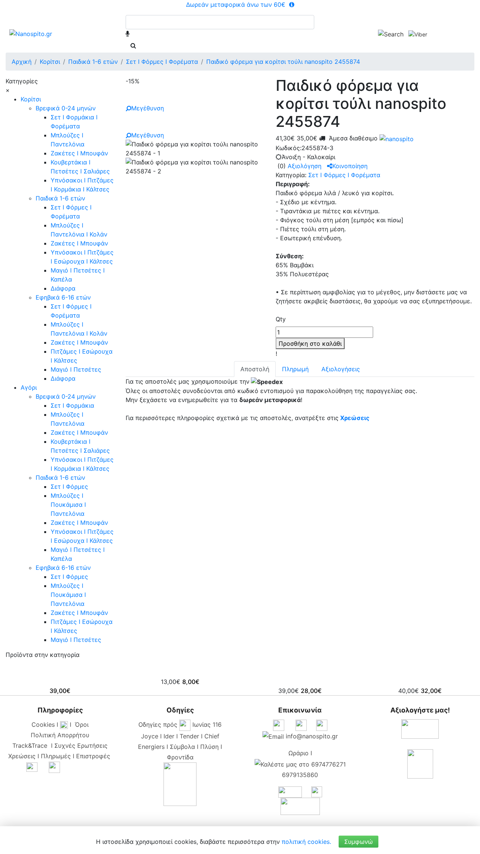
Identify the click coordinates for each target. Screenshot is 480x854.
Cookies (43, 724)
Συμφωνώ (358, 841)
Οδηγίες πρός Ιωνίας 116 (180, 724)
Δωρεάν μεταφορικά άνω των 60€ (236, 4)
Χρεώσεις (354, 418)
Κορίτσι (31, 99)
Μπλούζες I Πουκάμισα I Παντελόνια (68, 504)
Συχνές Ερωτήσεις (81, 745)
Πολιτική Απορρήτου (60, 735)
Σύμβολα (182, 746)
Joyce (149, 736)
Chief (211, 736)
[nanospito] (396, 138)
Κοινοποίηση (350, 166)
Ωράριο (298, 753)
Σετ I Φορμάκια (72, 405)
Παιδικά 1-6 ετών (60, 198)
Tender (189, 736)
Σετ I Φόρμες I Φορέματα (344, 175)
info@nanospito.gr (312, 736)
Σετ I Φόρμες (69, 486)
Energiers (151, 746)
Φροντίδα (180, 757)
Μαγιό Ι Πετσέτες (76, 369)
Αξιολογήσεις (340, 369)
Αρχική (22, 61)
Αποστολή (254, 369)
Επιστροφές (93, 756)
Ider (169, 736)
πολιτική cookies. (306, 841)
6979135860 (300, 775)
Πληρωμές (56, 756)
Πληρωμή (295, 369)
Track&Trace (31, 745)
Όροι (81, 724)
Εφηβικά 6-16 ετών (63, 297)
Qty (281, 319)
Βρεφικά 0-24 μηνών (66, 108)
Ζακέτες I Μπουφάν (79, 153)
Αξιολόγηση (304, 166)
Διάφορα (63, 288)
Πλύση (209, 746)
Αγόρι (29, 387)
